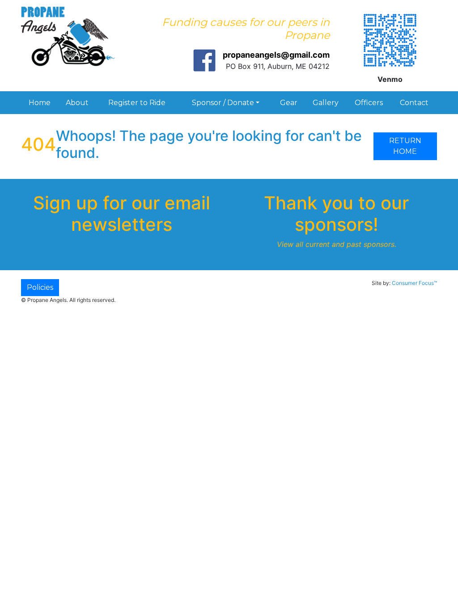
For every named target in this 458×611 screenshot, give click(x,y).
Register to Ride (136, 102)
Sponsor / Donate (223, 102)
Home (40, 102)
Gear (288, 102)
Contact (414, 102)
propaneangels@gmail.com (276, 54)
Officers (369, 102)
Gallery (326, 102)
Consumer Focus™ (414, 283)
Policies (40, 287)
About (77, 102)
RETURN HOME (405, 146)
